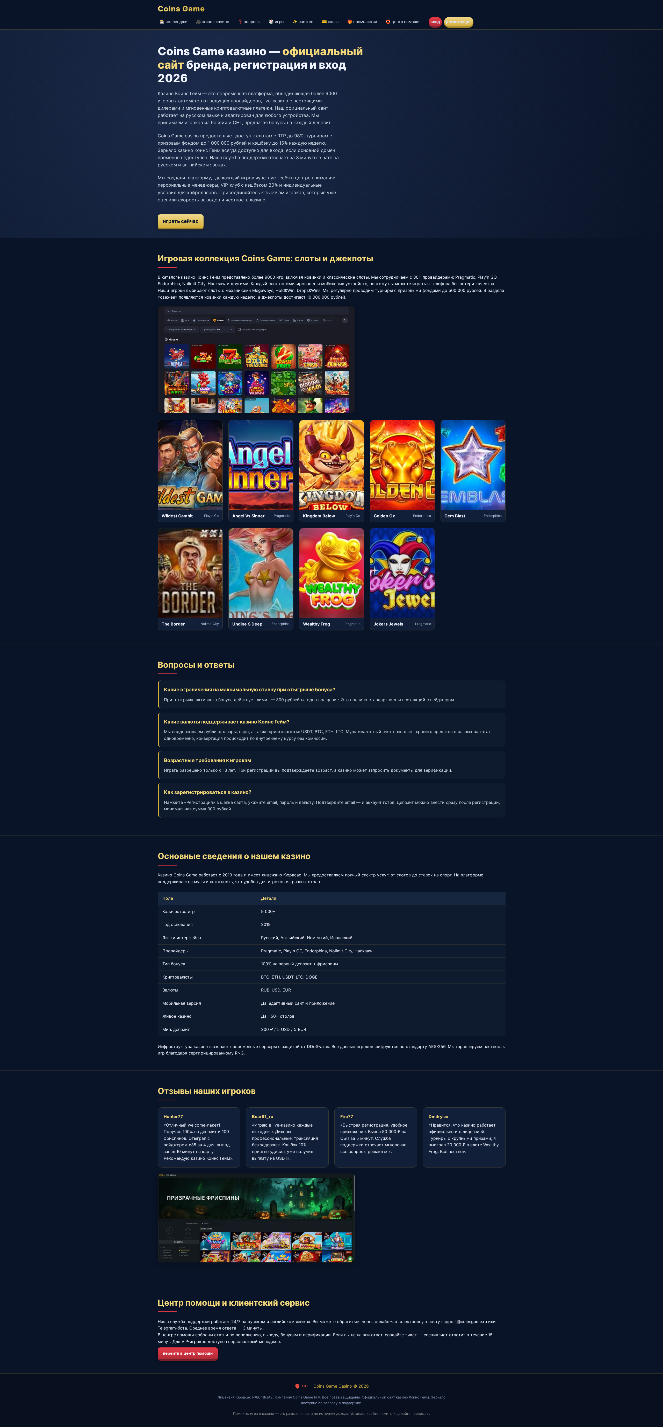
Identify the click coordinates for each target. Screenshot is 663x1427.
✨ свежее (303, 21)
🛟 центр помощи (403, 21)
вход (435, 21)
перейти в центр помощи (188, 1353)
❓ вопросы (249, 21)
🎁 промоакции (362, 21)
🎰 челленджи (174, 21)
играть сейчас (180, 221)
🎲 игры (276, 21)
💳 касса (330, 21)
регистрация (459, 21)
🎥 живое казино (212, 21)
